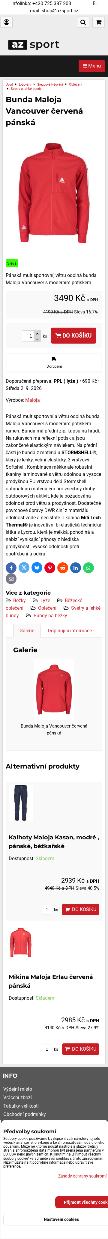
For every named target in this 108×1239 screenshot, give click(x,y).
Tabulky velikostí (21, 1106)
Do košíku (76, 335)
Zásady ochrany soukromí (82, 1176)
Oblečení (47, 608)
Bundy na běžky (50, 615)
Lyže (45, 600)
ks (55, 909)
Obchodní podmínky (24, 1114)
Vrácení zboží (17, 1097)
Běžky (19, 600)
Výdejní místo (17, 1089)
